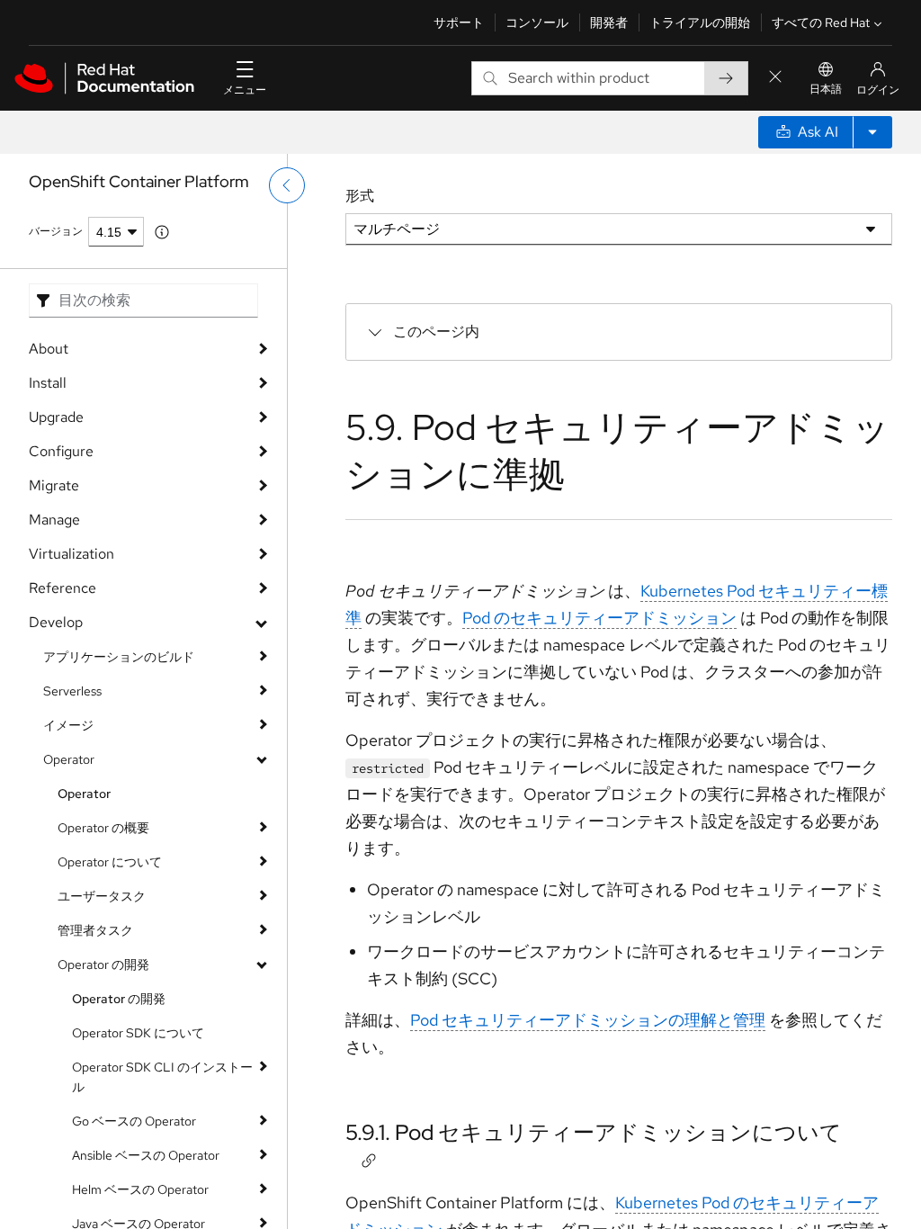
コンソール (536, 22)
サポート (459, 22)
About (48, 348)
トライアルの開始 (699, 22)
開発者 (609, 22)
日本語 (825, 89)
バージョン (56, 231)
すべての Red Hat (821, 22)
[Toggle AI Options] (872, 132)
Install (48, 382)
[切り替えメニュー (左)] (287, 185)
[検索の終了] (775, 77)
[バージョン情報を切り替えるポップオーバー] (161, 232)
